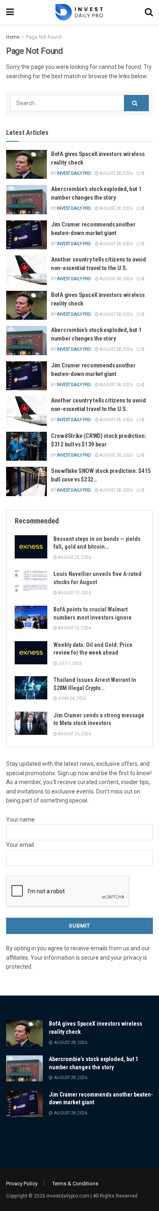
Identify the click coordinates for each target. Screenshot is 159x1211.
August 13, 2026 (74, 593)
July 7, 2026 (69, 663)
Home (13, 37)
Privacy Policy (22, 1183)
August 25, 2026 (74, 557)
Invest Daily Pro (74, 173)
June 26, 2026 (71, 698)
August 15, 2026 (74, 628)
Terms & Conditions (75, 1183)
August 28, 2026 (115, 173)
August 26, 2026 (74, 734)
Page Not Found (44, 37)
